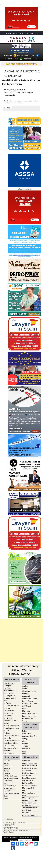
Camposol (26, 692)
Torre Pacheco (9, 749)
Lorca (24, 704)
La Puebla (7, 699)
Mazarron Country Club (29, 790)
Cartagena (8, 681)
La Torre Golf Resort (11, 701)
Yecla (24, 749)
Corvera (7, 769)
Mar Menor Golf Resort (10, 717)
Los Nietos (8, 711)
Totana (24, 717)
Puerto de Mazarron (29, 709)
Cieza (24, 737)
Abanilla (7, 756)
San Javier (7, 734)
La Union (7, 704)
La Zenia (25, 808)
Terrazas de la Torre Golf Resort (11, 745)
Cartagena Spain (8, 820)
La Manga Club (9, 691)
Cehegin (25, 734)
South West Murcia (30, 676)
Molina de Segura (10, 781)
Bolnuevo (25, 689)
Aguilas (25, 682)
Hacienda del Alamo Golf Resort (29, 700)
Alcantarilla (8, 761)
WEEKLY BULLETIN (32, 29)
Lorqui (6, 779)
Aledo (24, 684)
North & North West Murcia (30, 721)
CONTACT (8, 29)
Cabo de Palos (9, 679)
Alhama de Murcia (29, 687)
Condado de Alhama (29, 694)
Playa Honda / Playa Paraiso (11, 725)
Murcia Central (12, 753)
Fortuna (25, 739)
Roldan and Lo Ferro (11, 731)
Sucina (6, 794)
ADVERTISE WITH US (18, 29)
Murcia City (8, 787)
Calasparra (26, 729)
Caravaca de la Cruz (29, 732)
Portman (7, 729)
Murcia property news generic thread (15, 826)
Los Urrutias (8, 714)
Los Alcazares (9, 706)
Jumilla (25, 742)
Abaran (6, 759)
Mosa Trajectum (10, 784)
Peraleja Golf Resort (11, 789)
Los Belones (8, 709)
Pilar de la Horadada (11, 721)
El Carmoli (7, 684)
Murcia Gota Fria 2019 (10, 824)
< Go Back (6, 103)
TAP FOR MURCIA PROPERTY (21, 59)
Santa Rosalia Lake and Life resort (11, 740)
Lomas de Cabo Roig (29, 811)
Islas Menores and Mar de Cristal (10, 687)
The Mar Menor (12, 675)
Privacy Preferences (25, 836)
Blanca (6, 767)
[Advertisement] (21, 636)
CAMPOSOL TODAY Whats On (14, 818)
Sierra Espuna (27, 714)
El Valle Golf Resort (11, 772)
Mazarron (26, 707)
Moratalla (26, 744)
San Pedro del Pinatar (12, 736)
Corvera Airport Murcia (10, 823)
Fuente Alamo (27, 697)
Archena (7, 764)
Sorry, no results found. (15, 85)
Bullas (24, 727)
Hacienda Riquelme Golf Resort (11, 775)
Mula (24, 747)
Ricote (6, 792)
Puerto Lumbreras (29, 712)
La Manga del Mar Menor (10, 695)
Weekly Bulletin (8, 828)
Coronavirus (7, 821)
